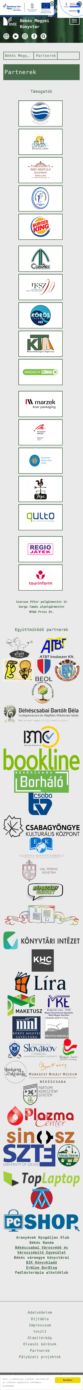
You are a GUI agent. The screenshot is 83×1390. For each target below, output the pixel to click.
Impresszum (40, 1325)
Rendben (67, 1380)
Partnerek (46, 56)
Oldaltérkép (40, 1338)
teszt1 (39, 1331)
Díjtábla (40, 1319)
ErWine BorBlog (41, 1268)
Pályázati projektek (40, 1357)
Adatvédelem (40, 1312)
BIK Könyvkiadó (41, 1262)
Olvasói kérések (39, 1344)
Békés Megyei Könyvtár (18, 56)
